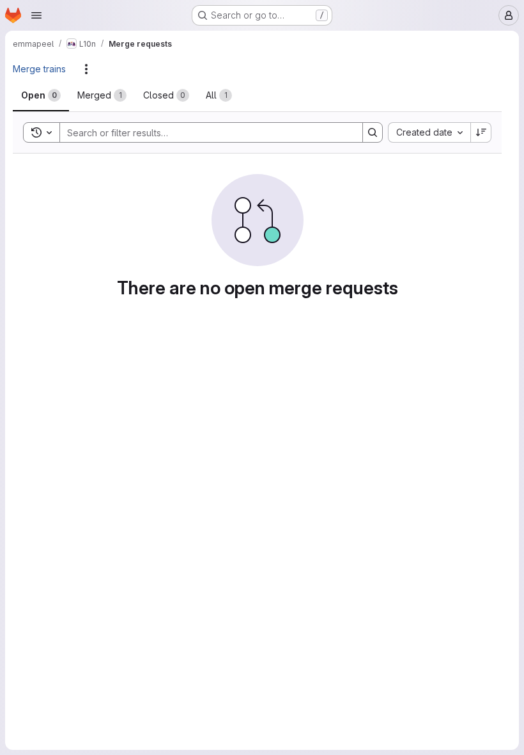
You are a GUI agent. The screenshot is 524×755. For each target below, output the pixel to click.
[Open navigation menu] (36, 15)
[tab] (41, 95)
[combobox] (429, 132)
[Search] (372, 132)
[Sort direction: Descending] (481, 132)
